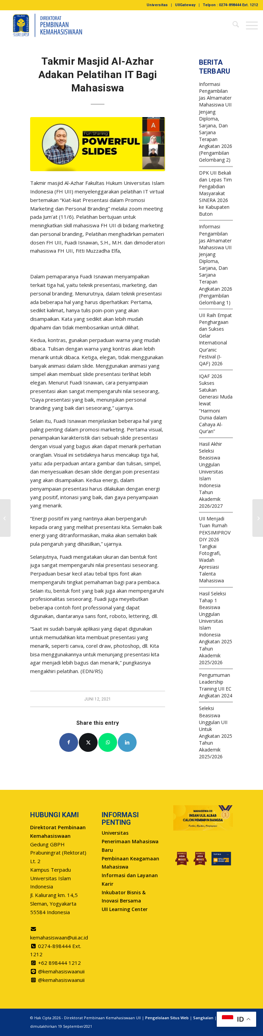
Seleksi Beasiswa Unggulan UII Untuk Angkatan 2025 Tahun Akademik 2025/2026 (215, 732)
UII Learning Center (125, 909)
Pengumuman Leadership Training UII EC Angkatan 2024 (215, 685)
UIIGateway (185, 5)
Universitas (157, 5)
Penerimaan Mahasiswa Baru (130, 845)
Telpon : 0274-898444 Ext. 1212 (230, 5)
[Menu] (248, 25)
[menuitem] (157, 5)
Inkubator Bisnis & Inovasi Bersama (124, 896)
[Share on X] (88, 742)
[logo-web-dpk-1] (47, 25)
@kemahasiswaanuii (61, 971)
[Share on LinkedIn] (127, 742)
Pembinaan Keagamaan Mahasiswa (130, 862)
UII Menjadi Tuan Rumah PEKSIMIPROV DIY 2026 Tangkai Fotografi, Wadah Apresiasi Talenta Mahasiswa (214, 549)
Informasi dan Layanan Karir (130, 879)
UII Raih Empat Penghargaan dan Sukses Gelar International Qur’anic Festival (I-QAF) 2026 (215, 339)
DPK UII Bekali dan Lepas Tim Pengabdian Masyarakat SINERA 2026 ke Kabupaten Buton (215, 193)
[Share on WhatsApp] (107, 742)
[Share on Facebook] (68, 742)
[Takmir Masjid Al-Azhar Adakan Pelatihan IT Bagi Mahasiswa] (97, 144)
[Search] (232, 25)
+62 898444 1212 (59, 962)
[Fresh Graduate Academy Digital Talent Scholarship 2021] (5, 518)
